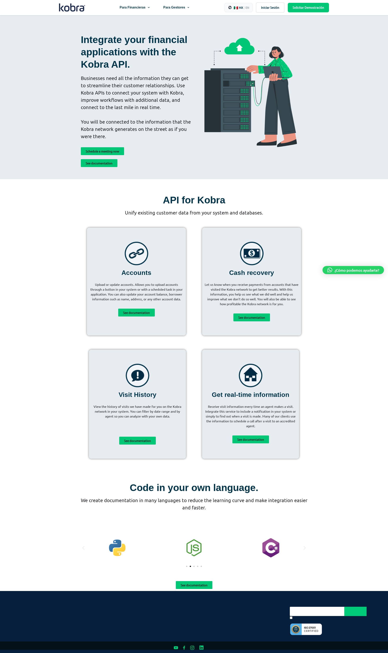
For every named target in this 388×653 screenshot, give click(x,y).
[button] (83, 547)
